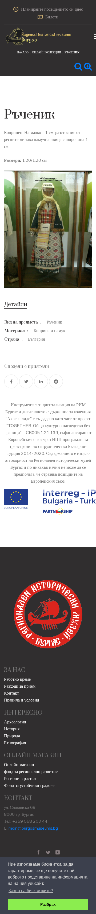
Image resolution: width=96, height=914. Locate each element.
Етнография (15, 742)
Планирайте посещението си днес (52, 9)
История (11, 728)
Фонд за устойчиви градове (29, 785)
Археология (15, 721)
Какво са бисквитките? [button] (31, 890)
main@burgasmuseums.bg (33, 828)
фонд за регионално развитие (31, 771)
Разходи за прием (19, 686)
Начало (23, 52)
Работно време (17, 679)
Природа (12, 735)
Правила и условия (21, 700)
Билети (51, 16)
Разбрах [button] (48, 904)
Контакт (11, 693)
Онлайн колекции (46, 52)
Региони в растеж (20, 778)
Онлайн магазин (19, 764)
